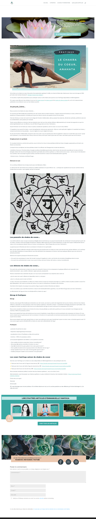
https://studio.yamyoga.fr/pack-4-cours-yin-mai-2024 (53, 363)
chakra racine (40, 100)
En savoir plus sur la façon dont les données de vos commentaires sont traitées (51, 509)
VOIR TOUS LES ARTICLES (48, 423)
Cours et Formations (63, 2)
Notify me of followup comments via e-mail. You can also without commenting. (33, 498)
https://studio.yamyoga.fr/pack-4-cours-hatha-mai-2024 (56, 366)
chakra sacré (49, 100)
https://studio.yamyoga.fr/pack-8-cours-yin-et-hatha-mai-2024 (50, 368)
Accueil (46, 2)
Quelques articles (77, 2)
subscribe (41, 498)
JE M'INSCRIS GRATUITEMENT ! (67, 34)
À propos (53, 2)
